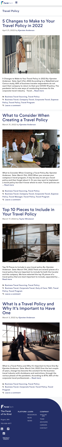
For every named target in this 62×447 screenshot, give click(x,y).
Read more (39, 91)
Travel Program (28, 103)
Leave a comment (13, 105)
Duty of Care (41, 288)
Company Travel (27, 100)
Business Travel (12, 100)
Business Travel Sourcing (16, 97)
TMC (50, 288)
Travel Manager (16, 197)
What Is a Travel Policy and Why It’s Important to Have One (28, 308)
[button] (8, 429)
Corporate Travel (42, 100)
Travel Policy (34, 97)
